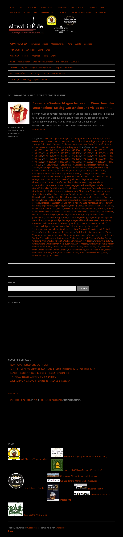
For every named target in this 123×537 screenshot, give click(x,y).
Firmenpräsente (39, 182)
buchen (69, 174)
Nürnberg (66, 212)
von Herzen (101, 235)
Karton (71, 203)
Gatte (47, 185)
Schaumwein (62, 62)
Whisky (110, 244)
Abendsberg (102, 165)
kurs (100, 203)
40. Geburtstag (49, 165)
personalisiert (38, 217)
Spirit (40, 50)
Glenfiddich (84, 191)
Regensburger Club (81, 12)
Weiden (35, 238)
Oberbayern (82, 212)
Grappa (58, 67)
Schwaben (90, 223)
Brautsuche (60, 174)
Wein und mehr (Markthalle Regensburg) (78, 481)
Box (67, 171)
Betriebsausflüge (39, 171)
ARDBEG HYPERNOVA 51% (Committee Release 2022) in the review (40, 381)
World (54, 56)
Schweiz (35, 226)
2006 (78, 162)
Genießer (100, 185)
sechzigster (45, 226)
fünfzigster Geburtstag (82, 182)
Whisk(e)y (30, 50)
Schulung (62, 12)
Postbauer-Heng (52, 217)
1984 (40, 159)
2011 (105, 162)
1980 (100, 156)
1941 (51, 150)
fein (56, 179)
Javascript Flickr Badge (20, 400)
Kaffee (46, 73)
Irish (46, 56)
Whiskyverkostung (94, 253)
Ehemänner (86, 176)
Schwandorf (101, 223)
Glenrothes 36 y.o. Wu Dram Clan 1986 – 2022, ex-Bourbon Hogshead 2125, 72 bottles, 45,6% (52, 369)
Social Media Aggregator (51, 400)
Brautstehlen (48, 174)
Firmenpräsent (93, 179)
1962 (83, 153)
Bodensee (61, 171)
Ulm (90, 232)
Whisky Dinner (38, 247)
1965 (100, 153)
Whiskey (92, 238)
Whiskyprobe (51, 253)
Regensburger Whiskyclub (77, 220)
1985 (45, 159)
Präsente (72, 217)
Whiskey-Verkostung (103, 241)
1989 (67, 159)
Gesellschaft (37, 191)
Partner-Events (74, 44)
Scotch (25, 56)
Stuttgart (83, 229)
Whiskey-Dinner (39, 241)
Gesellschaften (50, 191)
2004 (67, 162)
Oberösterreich (106, 212)
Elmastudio (61, 528)
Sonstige (88, 44)
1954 (40, 153)
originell (53, 215)
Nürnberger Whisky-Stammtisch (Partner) (78, 476)
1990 (72, 159)
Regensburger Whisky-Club (53, 220)
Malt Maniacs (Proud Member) (34, 459)
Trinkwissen (16, 50)
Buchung (77, 174)
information (70, 197)
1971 (51, 156)
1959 (67, 153)
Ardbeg (55, 168)
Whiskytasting (79, 253)
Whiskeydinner (52, 244)
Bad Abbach (81, 168)
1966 (105, 153)
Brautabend (86, 171)
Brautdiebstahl (99, 171)
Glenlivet (93, 191)
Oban (73, 212)
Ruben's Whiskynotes (100, 494)
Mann (103, 206)
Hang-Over (53, 194)
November (56, 212)
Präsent (64, 217)
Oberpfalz (36, 215)
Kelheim (78, 203)
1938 (34, 150)
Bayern (90, 168)
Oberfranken (93, 212)
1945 (72, 150)
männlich (47, 209)
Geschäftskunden (57, 188)
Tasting (43, 232)
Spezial (87, 226)
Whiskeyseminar (67, 244)
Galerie (13, 393)
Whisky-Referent (45, 250)
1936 (102, 147)
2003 (62, 162)
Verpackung (72, 235)
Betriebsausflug (101, 168)
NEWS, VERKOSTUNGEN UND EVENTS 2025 (29, 365)
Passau (79, 215)
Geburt (61, 185)
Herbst (108, 194)
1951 (105, 150)
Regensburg (82, 217)
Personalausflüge (97, 215)
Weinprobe (64, 238)
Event (43, 179)
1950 (100, 150)
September (64, 226)
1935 (97, 147)
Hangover (78, 194)
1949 (94, 150)
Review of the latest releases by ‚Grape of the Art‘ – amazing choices (41, 373)
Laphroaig (58, 206)
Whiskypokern (38, 253)
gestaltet (61, 191)
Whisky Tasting (52, 247)
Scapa (82, 223)
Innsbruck (94, 197)
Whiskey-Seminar (70, 241)
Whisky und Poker (68, 247)
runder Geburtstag (61, 223)
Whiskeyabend (38, 244)
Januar (44, 200)
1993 (89, 159)
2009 (94, 162)
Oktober (45, 215)
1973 (62, 156)
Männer (110, 206)
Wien (105, 253)
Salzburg (74, 223)
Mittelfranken (79, 209)
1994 (94, 159)
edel (69, 176)
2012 (111, 162)
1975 (72, 156)
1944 (67, 150)
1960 (72, 153)
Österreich (62, 215)
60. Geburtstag (78, 165)
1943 (62, 150)
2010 (100, 162)
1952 (111, 150)
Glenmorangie (104, 191)
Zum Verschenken (96, 7)
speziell (94, 226)
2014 (40, 165)
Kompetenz (93, 203)
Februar (50, 179)
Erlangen (36, 179)
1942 (56, 150)
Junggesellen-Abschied (88, 200)
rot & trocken (24, 62)
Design (103, 174)
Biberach (52, 171)
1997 (111, 159)
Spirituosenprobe (40, 229)
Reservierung (105, 220)
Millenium (68, 209)
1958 (62, 153)
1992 (83, 159)
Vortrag (110, 235)
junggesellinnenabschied (52, 203)
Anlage (43, 168)
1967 (111, 153)
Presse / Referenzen (43, 12)
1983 (34, 159)
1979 (94, 156)
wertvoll (84, 238)
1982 (111, 156)
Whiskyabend (92, 250)
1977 (83, 156)
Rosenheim (37, 223)
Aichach (35, 168)
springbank (54, 229)
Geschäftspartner (73, 188)
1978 (89, 156)
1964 (94, 153)
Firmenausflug (65, 179)
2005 (72, 162)
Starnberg (64, 229)
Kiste (85, 203)
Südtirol (106, 229)
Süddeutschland (95, 229)
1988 (62, 159)
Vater (108, 232)
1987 (56, 159)
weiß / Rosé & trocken (43, 62)
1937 (108, 147)
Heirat (101, 194)
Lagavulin (107, 203)
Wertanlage (75, 238)
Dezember (48, 176)
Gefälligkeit (90, 185)
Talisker (35, 232)
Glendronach (72, 191)
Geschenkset (107, 188)
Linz (85, 206)
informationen (82, 197)
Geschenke (96, 188)
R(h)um (23, 67)
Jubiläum (52, 200)
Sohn (72, 226)
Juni (65, 203)
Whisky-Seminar (60, 250)
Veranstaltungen (18, 44)
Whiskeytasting (81, 244)
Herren (35, 197)
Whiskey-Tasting (86, 241)
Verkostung (46, 235)
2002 (56, 162)
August (72, 168)
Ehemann (76, 176)
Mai (98, 206)
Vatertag (36, 235)
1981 (105, 156)
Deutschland (37, 176)
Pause (86, 215)
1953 (34, 153)
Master (60, 209)
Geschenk (86, 188)
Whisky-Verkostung (76, 250)
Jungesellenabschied (69, 200)
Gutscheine (42, 194)
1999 (40, 162)
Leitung (73, 206)
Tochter (84, 232)
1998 (34, 162)
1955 (45, 153)
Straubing (73, 229)
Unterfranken (99, 232)
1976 (78, 156)
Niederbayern (45, 212)
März (54, 209)
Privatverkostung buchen (70, 7)
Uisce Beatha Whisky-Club (35, 515)
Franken (50, 182)
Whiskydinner (105, 250)
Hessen (47, 197)
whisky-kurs (95, 247)
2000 (45, 162)
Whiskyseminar (65, 253)
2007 (83, 162)
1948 (89, 150)
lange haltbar (47, 206)
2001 (51, 162)
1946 (78, 150)
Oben (10, 531)
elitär (94, 176)
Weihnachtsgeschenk (49, 238)
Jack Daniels (105, 197)
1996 (105, 159)
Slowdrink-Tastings (39, 44)
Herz (41, 197)
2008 (89, 162)
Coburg (85, 174)
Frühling (67, 182)
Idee (22, 7)
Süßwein (75, 62)
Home (13, 7)
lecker (66, 206)
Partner (32, 7)
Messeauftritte (57, 44)
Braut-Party (75, 171)
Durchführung (60, 176)
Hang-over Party (66, 194)
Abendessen (91, 165)
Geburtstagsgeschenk (74, 185)
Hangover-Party (91, 194)
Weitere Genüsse (18, 74)
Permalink (54, 255)
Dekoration (94, 174)
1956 (51, 153)
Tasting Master (54, 232)
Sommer (79, 226)
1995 (100, 159)
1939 (40, 150)
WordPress (32, 528)
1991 (78, 159)
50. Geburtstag (63, 165)
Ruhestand (47, 223)
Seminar (55, 226)
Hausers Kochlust (95, 489)
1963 (89, 153)
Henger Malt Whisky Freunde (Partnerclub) (82, 470)
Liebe (80, 206)
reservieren (94, 220)
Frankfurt (59, 182)
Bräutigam (37, 174)
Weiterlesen (40, 129)
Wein (48, 50)
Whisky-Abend (83, 247)
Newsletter (47, 7)
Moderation (91, 209)
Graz (34, 194)
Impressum (100, 12)
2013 (34, 165)
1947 (83, 150)
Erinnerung (106, 176)
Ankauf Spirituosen (20, 12)
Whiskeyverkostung (98, 244)
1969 (40, 156)
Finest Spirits (65, 500)
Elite (99, 176)
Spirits (13, 68)
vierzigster (82, 235)
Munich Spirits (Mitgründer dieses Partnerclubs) (85, 456)
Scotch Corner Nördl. (34, 488)
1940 (45, 150)
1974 (67, 156)
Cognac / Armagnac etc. (41, 67)
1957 (56, 153)
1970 (45, 156)
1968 (34, 156)
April (49, 168)
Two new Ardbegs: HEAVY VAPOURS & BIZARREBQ (33, 377)
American (36, 56)
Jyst (35, 400)
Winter (35, 255)
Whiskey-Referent (54, 241)
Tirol (77, 232)
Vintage (91, 235)
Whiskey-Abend (103, 238)
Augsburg (63, 168)
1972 (56, 156)
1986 (51, 159)
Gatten (54, 185)
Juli (58, 200)
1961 (78, 153)
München (102, 209)
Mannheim (37, 209)
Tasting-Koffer (68, 232)
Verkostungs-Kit (59, 235)
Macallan (92, 206)
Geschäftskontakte (40, 188)
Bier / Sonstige (58, 73)
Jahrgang (36, 200)
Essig (37, 73)
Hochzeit (55, 197)
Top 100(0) (14, 80)
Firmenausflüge (79, 179)
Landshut (36, 206)
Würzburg (43, 255)
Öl (31, 73)
